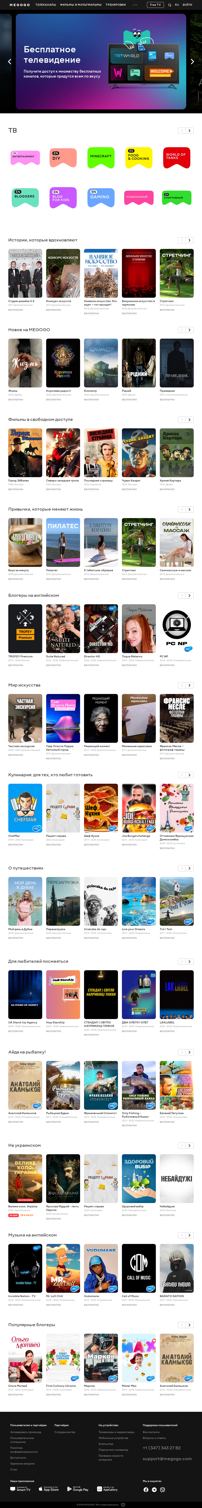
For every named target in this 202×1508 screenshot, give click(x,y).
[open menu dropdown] (135, 5)
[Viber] (162, 1490)
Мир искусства (24, 685)
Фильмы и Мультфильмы (81, 5)
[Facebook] (146, 1490)
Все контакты (151, 1432)
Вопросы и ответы (154, 1438)
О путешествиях (25, 868)
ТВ (12, 130)
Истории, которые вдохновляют (42, 240)
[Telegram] (154, 1490)
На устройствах (108, 1425)
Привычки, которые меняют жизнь (45, 509)
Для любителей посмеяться (38, 961)
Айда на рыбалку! (27, 1052)
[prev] (182, 131)
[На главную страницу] (20, 5)
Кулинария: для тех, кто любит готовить (50, 775)
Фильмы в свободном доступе (40, 419)
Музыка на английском (32, 1235)
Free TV (155, 5)
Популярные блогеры (31, 1325)
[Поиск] (169, 5)
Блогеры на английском (33, 595)
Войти (187, 5)
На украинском (24, 1145)
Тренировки (116, 5)
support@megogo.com (167, 1459)
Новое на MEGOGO (29, 330)
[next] (190, 131)
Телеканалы (46, 5)
